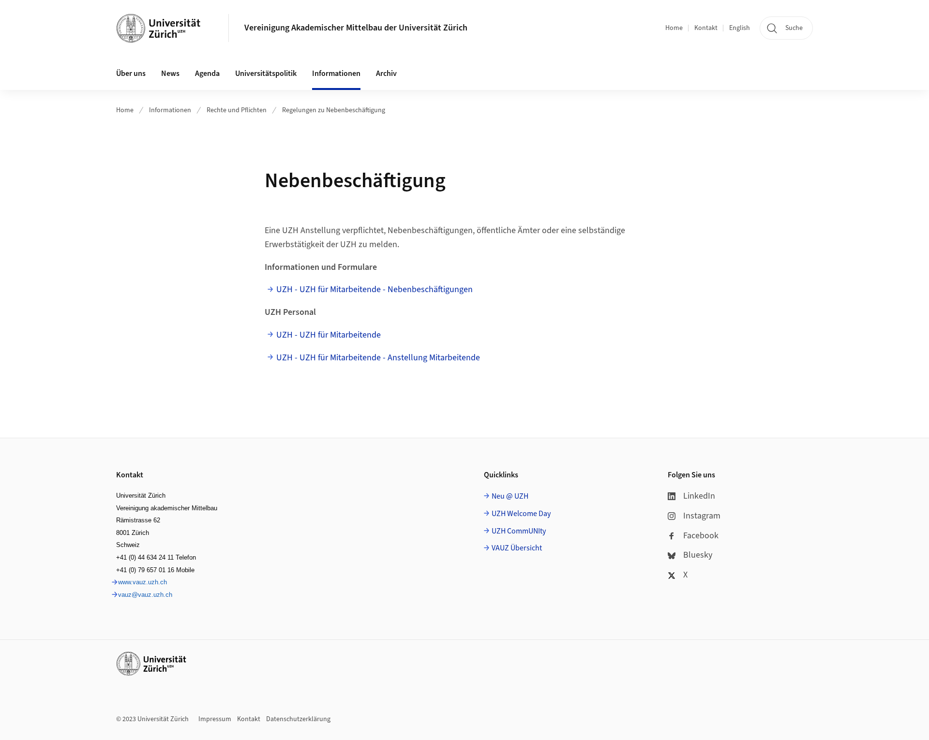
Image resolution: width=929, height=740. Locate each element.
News (170, 73)
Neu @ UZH (510, 496)
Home (674, 28)
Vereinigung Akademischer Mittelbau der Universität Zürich (355, 28)
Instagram (701, 516)
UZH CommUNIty (519, 531)
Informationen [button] (336, 73)
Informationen (170, 110)
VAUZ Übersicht (517, 548)
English (739, 28)
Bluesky (697, 555)
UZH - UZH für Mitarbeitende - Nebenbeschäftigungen (374, 289)
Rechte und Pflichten (237, 110)
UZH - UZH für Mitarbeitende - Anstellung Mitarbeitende (378, 358)
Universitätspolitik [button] (266, 73)
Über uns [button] (131, 73)
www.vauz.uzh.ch (142, 582)
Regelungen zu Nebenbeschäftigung (333, 110)
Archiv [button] (386, 73)
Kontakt (706, 28)
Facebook (701, 536)
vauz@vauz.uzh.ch (145, 594)
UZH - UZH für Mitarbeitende (328, 335)
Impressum (214, 719)
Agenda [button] (207, 73)
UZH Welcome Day (521, 513)
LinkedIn (699, 496)
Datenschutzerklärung (298, 719)
